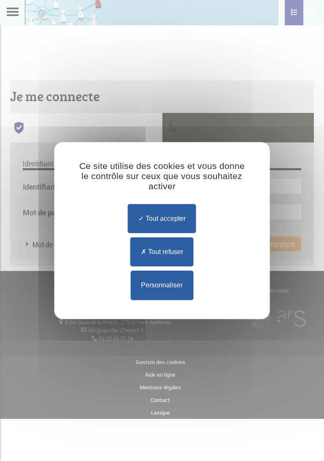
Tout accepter (165, 218)
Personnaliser (162, 285)
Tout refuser (164, 251)
